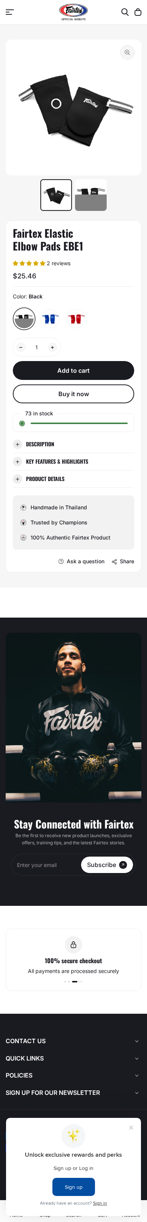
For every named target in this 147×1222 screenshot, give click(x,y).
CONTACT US (26, 1041)
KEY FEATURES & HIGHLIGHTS (57, 461)
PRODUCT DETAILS (45, 479)
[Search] (125, 12)
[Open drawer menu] (10, 12)
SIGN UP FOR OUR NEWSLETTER (53, 1092)
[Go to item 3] (77, 981)
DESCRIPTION (40, 444)
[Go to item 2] (69, 981)
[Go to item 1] (65, 981)
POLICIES (19, 1075)
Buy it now (73, 394)
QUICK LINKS (25, 1058)
